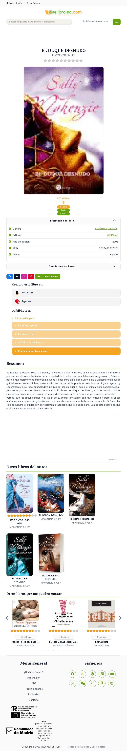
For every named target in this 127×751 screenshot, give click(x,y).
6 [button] (68, 650)
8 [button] (78, 650)
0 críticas (63, 213)
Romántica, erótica (106, 228)
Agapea (26, 301)
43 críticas (64, 637)
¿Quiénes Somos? (33, 672)
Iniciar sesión (16, 3)
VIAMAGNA (112, 235)
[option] (25, 623)
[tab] (63, 220)
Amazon (27, 292)
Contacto (34, 699)
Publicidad (34, 694)
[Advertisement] (66, 37)
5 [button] (63, 650)
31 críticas (26, 637)
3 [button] (53, 650)
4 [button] (58, 650)
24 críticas (102, 637)
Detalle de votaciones (62, 266)
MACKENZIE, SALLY (63, 55)
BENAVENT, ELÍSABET (63, 645)
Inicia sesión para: (25, 318)
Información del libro (61, 220)
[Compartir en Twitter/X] (17, 276)
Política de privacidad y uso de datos (86, 746)
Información (33, 677)
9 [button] (83, 650)
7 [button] (73, 650)
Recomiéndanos (34, 688)
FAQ (34, 683)
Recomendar (51, 276)
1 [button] (43, 650)
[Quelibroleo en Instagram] (24, 276)
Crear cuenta (33, 3)
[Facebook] (72, 674)
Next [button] (119, 618)
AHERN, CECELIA (25, 645)
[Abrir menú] (117, 22)
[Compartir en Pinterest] (31, 276)
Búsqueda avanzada (97, 21)
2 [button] (48, 650)
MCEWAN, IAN (101, 645)
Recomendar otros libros (32, 351)
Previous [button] (7, 618)
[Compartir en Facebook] (9, 276)
